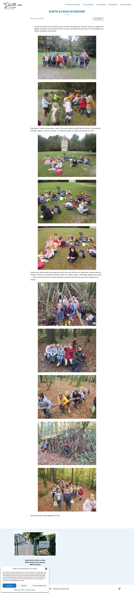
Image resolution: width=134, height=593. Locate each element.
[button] (46, 569)
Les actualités (101, 5)
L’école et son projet (72, 5)
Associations (112, 5)
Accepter (9, 586)
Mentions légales (30, 589)
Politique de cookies (19, 589)
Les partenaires (125, 5)
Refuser (23, 586)
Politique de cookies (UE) (61, 589)
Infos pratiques (88, 5)
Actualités (98, 19)
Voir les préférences (39, 586)
